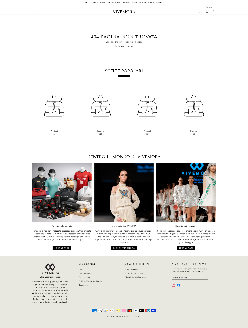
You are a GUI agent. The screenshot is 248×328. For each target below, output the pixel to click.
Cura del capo (84, 277)
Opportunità (84, 285)
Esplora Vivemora (85, 273)
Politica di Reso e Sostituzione (90, 281)
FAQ (80, 269)
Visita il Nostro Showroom (135, 277)
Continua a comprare (124, 46)
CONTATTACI (61, 248)
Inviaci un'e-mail (131, 269)
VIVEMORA (124, 11)
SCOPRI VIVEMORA (124, 248)
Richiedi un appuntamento (135, 273)
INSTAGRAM (186, 248)
